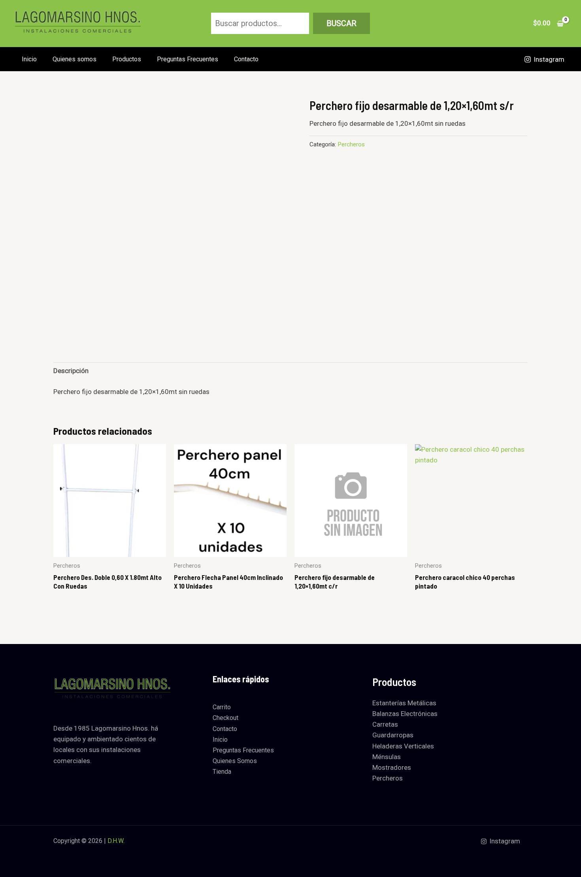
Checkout (225, 718)
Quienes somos (74, 59)
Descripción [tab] (71, 371)
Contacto (246, 59)
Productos (126, 59)
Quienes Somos (235, 761)
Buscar (341, 23)
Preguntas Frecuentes (187, 59)
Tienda (222, 771)
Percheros (351, 144)
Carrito (222, 707)
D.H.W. (116, 841)
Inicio (29, 59)
